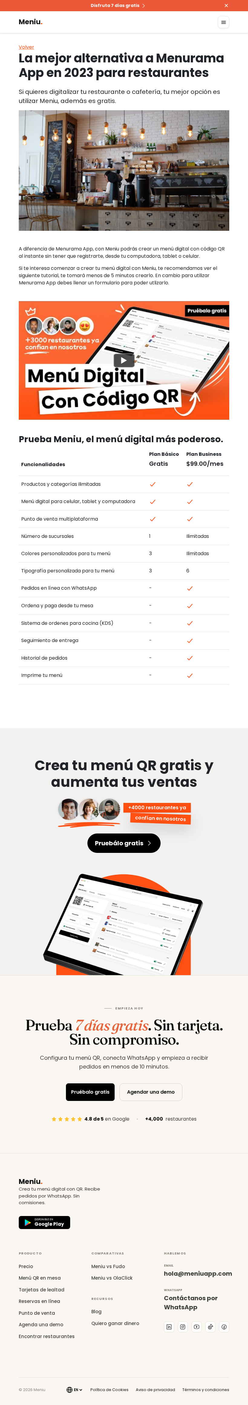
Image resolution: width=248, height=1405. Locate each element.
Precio (26, 1266)
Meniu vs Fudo (108, 1266)
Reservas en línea (39, 1301)
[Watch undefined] (124, 360)
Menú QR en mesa (40, 1278)
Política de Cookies (109, 1390)
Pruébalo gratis (90, 1092)
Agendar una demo (151, 1092)
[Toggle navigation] (223, 22)
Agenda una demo (41, 1324)
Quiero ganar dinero (115, 1323)
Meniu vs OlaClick (111, 1278)
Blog (96, 1311)
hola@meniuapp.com (196, 1273)
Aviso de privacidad (155, 1390)
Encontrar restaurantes (47, 1336)
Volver (26, 47)
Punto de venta (37, 1313)
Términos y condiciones (205, 1390)
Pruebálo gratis (119, 843)
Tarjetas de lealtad (41, 1290)
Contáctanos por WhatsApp (191, 1302)
